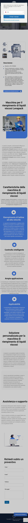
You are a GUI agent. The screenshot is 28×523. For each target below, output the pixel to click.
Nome (6, 467)
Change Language (14, 16)
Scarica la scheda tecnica (11, 91)
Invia (7, 502)
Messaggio (7, 489)
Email (6, 474)
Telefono (7, 481)
